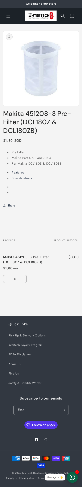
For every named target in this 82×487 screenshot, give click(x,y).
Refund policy (26, 478)
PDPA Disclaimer (20, 354)
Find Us (13, 373)
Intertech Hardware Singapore (39, 473)
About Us (14, 364)
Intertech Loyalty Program (25, 345)
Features (18, 172)
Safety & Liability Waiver (25, 383)
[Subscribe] (64, 410)
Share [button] (11, 205)
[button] (8, 15)
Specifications (22, 178)
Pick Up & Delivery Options (27, 335)
